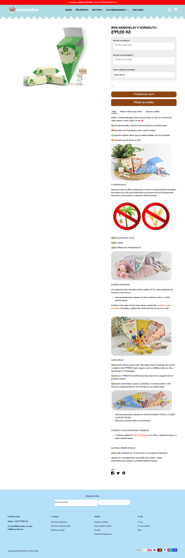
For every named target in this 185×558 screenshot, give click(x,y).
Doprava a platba (152, 112)
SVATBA (68, 10)
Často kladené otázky (102, 526)
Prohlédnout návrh (144, 94)
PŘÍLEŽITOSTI (82, 10)
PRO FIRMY (97, 10)
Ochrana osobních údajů (60, 526)
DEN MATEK (138, 10)
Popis (114, 112)
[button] (144, 40)
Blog (139, 530)
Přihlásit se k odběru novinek (113, 502)
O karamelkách (144, 526)
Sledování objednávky (103, 534)
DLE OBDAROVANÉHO (116, 10)
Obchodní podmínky (59, 522)
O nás (140, 522)
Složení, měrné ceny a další (131, 112)
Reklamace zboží (58, 530)
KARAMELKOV (23, 551)
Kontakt (97, 530)
